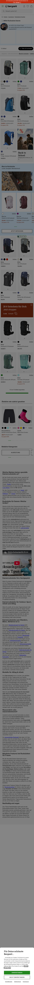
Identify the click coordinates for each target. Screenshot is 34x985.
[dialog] (17, 966)
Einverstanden (17, 972)
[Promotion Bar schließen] (32, 2)
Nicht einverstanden (16, 977)
